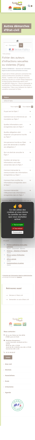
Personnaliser (17, 232)
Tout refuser (18, 228)
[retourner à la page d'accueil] (17, 6)
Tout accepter (18, 225)
